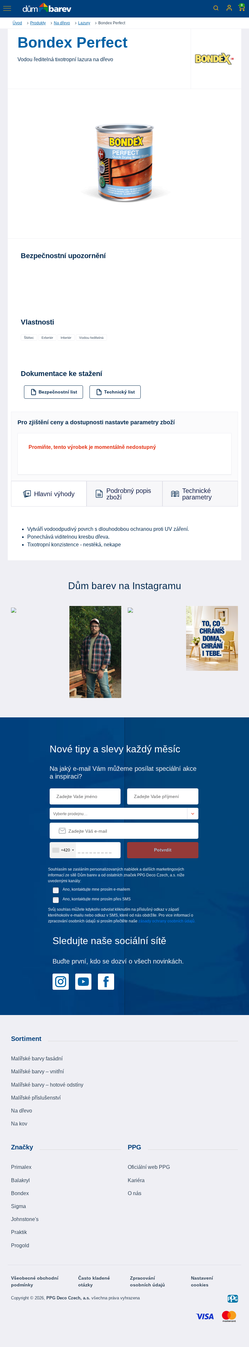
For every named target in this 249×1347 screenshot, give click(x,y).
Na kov (19, 1123)
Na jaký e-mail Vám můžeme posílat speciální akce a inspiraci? (123, 772)
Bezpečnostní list (58, 391)
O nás (134, 1193)
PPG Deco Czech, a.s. (68, 1298)
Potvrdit (163, 849)
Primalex (21, 1167)
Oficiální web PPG (149, 1167)
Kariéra (136, 1180)
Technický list (119, 391)
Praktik (19, 1232)
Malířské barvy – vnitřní (37, 1071)
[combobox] (63, 850)
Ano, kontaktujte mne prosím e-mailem (96, 889)
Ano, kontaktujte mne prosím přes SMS (97, 899)
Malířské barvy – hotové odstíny (47, 1085)
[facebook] (106, 981)
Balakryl (20, 1180)
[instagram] (61, 981)
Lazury (84, 23)
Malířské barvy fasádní (37, 1058)
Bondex (20, 1193)
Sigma (18, 1206)
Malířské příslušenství (36, 1098)
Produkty (38, 23)
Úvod (17, 23)
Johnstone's (25, 1219)
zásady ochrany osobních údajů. (167, 921)
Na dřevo (62, 23)
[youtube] (83, 981)
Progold (20, 1245)
